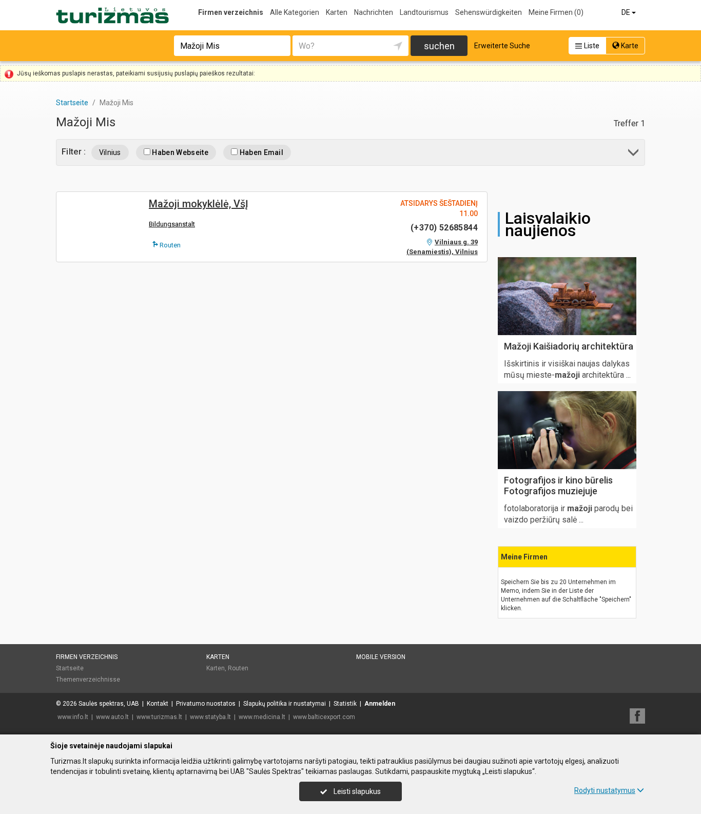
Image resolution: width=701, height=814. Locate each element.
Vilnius (110, 152)
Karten (336, 12)
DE (626, 12)
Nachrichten (373, 12)
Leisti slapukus (356, 791)
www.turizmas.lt (159, 717)
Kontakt (157, 703)
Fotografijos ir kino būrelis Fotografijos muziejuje (558, 486)
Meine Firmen (556, 12)
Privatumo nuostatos (206, 703)
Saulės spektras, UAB (109, 703)
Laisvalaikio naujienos (548, 224)
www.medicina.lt (262, 717)
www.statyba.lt (210, 717)
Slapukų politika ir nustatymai (284, 703)
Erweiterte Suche (502, 46)
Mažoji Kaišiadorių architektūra (568, 346)
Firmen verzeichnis (230, 12)
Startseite (70, 668)
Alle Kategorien (294, 12)
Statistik (345, 703)
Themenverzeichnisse (88, 679)
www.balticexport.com (324, 717)
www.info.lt (72, 717)
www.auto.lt (112, 717)
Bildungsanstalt (172, 224)
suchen (439, 46)
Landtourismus (424, 12)
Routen (169, 245)
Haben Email (260, 152)
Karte (628, 46)
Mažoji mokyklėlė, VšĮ (198, 204)
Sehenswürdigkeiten (488, 12)
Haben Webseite (179, 152)
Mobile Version (380, 657)
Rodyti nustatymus (604, 790)
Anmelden (379, 703)
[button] (634, 154)
